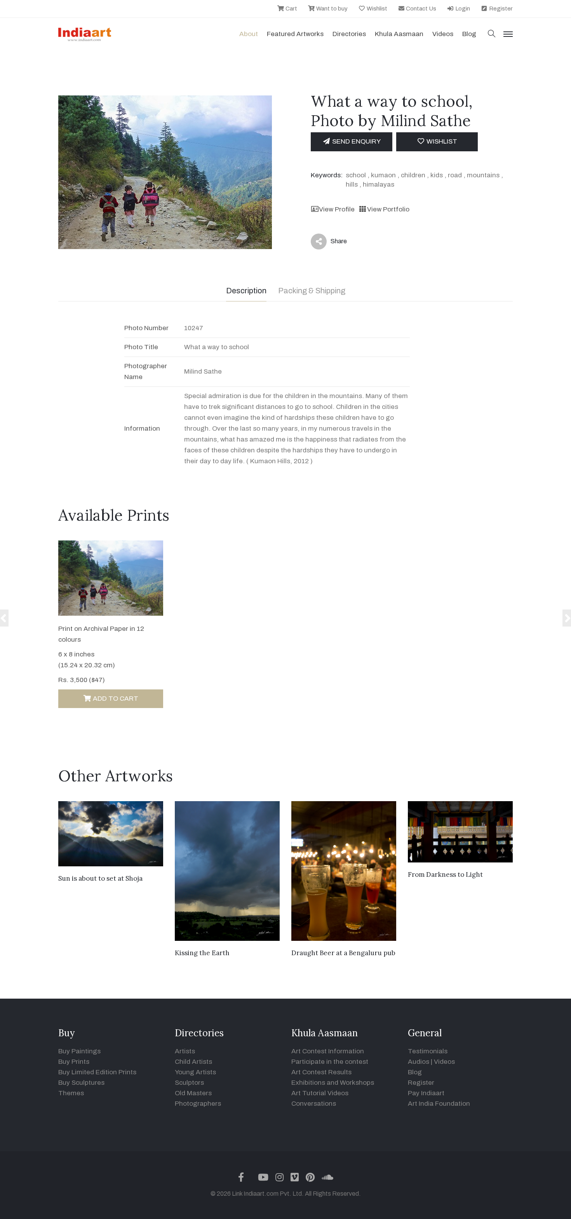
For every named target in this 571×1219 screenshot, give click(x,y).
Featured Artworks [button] (295, 34)
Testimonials (427, 1051)
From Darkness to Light (445, 874)
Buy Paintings (79, 1051)
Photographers (198, 1103)
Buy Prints (73, 1061)
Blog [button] (469, 34)
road (455, 175)
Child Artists (193, 1061)
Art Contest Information (327, 1051)
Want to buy (331, 8)
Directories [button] (349, 34)
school (356, 175)
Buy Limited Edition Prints (97, 1072)
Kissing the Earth (202, 953)
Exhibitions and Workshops (332, 1082)
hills (352, 184)
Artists (185, 1051)
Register (500, 8)
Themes (71, 1093)
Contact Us (420, 8)
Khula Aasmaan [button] (399, 34)
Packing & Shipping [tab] (311, 290)
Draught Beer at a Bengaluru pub (343, 953)
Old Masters (193, 1093)
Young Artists (195, 1072)
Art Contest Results (321, 1072)
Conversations (313, 1103)
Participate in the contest (329, 1061)
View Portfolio (388, 209)
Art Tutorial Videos (319, 1093)
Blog (415, 1072)
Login (462, 8)
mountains (483, 175)
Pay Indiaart (426, 1093)
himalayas (378, 184)
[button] (492, 34)
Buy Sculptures (81, 1082)
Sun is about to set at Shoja (100, 878)
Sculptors (189, 1082)
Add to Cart (114, 698)
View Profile (337, 209)
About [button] (248, 34)
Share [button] (333, 243)
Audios (418, 1061)
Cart (290, 8)
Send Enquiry (356, 141)
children (413, 175)
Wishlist (376, 8)
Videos (442, 34)
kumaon (383, 175)
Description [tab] (246, 290)
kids (436, 175)
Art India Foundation (439, 1103)
